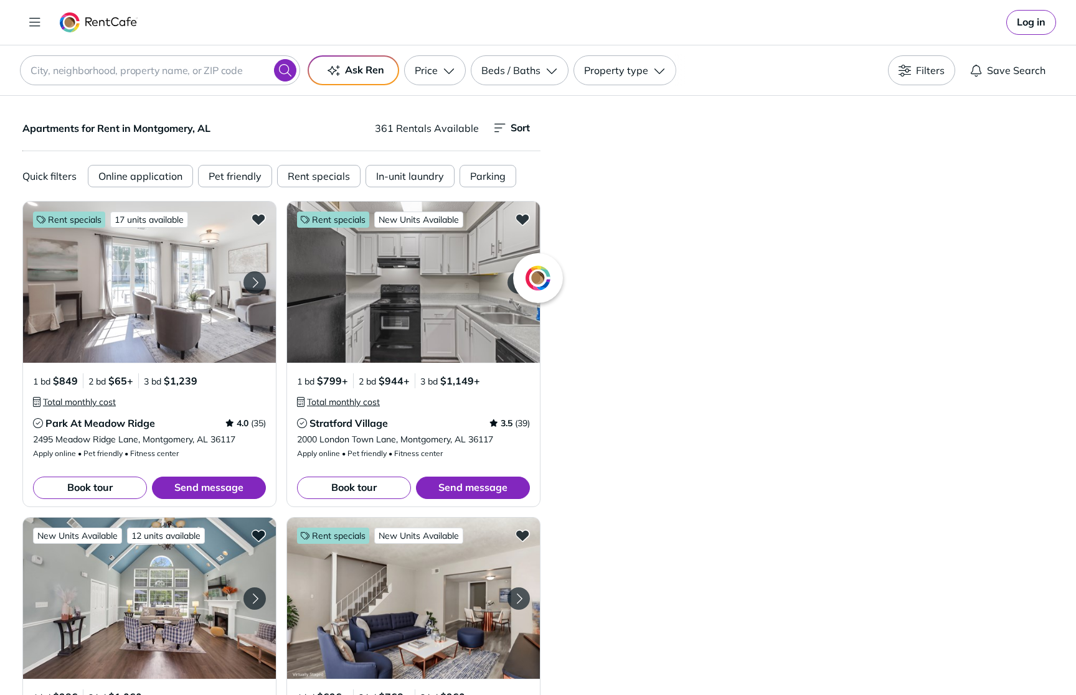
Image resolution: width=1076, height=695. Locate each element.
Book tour (90, 487)
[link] (1031, 22)
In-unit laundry (410, 176)
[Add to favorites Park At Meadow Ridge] (258, 219)
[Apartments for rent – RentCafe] (99, 22)
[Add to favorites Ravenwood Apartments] (522, 535)
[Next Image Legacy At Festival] (254, 598)
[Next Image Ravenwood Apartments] (518, 598)
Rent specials (319, 176)
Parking (488, 176)
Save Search (1016, 70)
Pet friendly (235, 176)
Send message (208, 487)
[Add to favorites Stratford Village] (522, 219)
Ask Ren (364, 69)
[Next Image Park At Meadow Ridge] (254, 282)
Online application (140, 176)
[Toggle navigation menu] (35, 22)
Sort (520, 127)
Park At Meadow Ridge (100, 423)
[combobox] (160, 70)
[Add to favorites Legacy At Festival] (258, 535)
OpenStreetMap (872, 658)
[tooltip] (74, 402)
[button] (149, 282)
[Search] (285, 70)
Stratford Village (348, 423)
